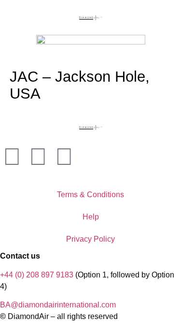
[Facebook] (38, 157)
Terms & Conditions (90, 194)
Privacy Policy (90, 239)
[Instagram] (12, 157)
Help (91, 217)
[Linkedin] (64, 157)
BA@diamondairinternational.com (58, 305)
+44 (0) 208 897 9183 (36, 275)
